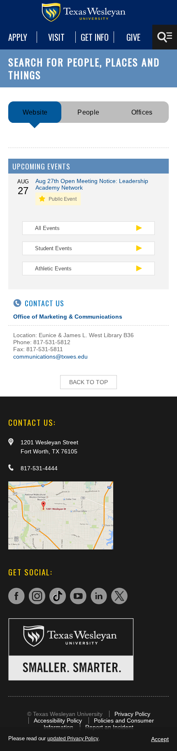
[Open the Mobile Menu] (164, 37)
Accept (160, 739)
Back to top (88, 382)
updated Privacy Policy (72, 738)
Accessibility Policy (58, 720)
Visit (56, 37)
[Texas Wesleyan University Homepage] (88, 12)
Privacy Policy (132, 714)
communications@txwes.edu (50, 356)
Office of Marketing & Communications (67, 316)
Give (133, 37)
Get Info (95, 37)
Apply (17, 37)
